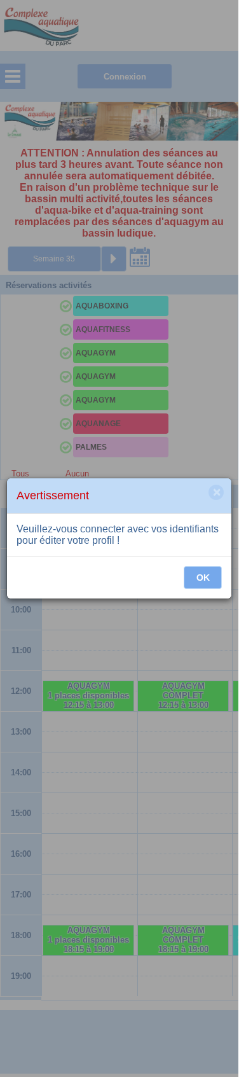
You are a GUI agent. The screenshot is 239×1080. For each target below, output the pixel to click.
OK (203, 577)
